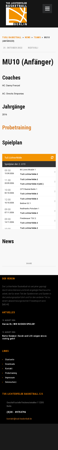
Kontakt (8, 368)
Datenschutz (11, 382)
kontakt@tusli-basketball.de (19, 418)
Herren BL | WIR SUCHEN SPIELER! (18, 324)
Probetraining (16, 127)
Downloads (10, 364)
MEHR (5, 304)
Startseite (9, 359)
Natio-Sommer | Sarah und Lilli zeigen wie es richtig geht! (24, 337)
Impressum (10, 377)
